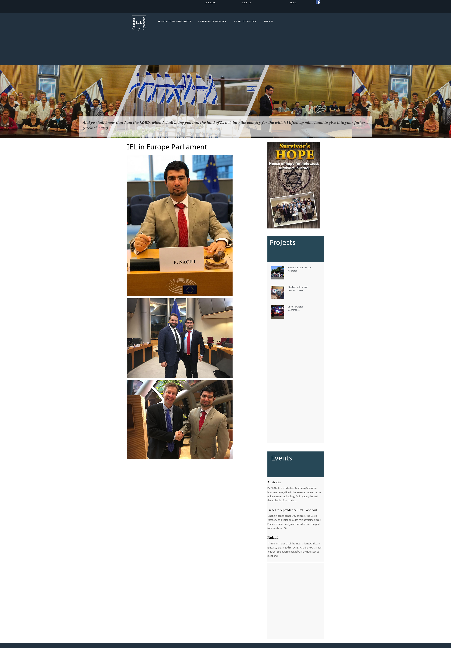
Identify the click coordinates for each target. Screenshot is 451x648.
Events (269, 21)
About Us (246, 2)
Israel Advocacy (245, 21)
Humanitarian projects (174, 21)
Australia (274, 482)
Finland (272, 537)
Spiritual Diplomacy (212, 21)
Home (293, 2)
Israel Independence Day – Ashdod (292, 510)
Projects (282, 242)
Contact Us (210, 2)
